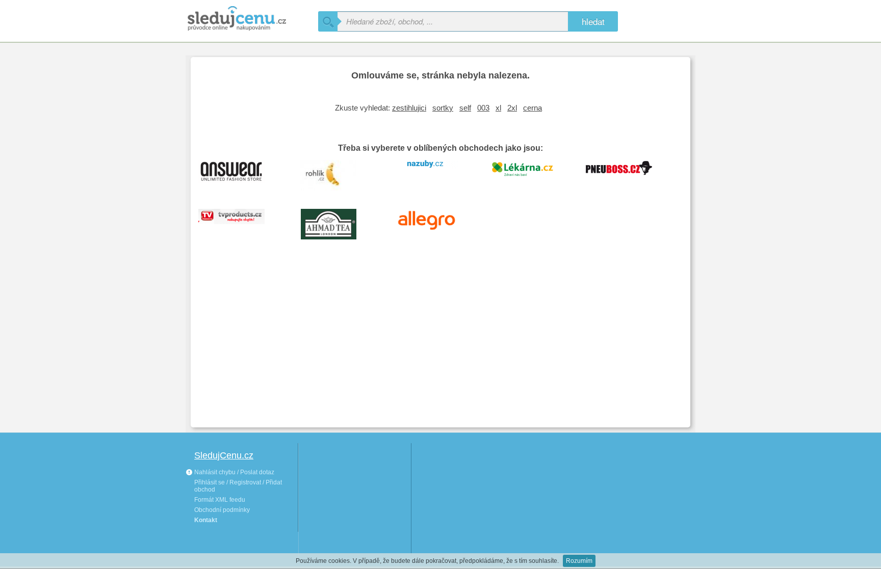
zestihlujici (409, 107)
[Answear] (239, 174)
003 (483, 107)
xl (498, 107)
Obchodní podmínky (222, 509)
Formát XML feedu (219, 499)
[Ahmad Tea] (336, 223)
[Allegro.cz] (433, 223)
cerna (532, 107)
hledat (593, 21)
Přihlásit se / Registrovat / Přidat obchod (238, 486)
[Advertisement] (440, 343)
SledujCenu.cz (223, 455)
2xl (512, 107)
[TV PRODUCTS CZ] (239, 223)
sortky (442, 107)
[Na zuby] (433, 174)
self (465, 107)
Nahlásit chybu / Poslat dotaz (233, 472)
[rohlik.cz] (336, 174)
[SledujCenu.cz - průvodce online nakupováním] (252, 19)
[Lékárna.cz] (529, 174)
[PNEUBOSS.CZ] (626, 174)
